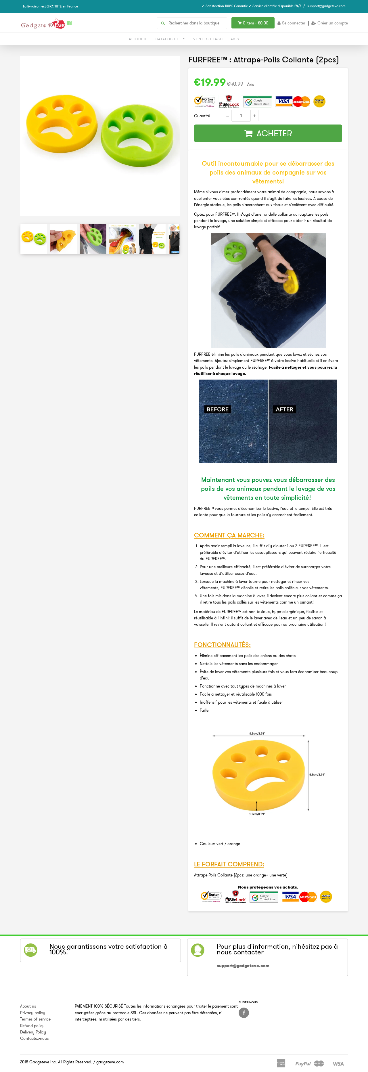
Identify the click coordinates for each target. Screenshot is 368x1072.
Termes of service (35, 1019)
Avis (235, 38)
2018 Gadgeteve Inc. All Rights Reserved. (56, 1062)
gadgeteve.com (110, 1062)
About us (28, 1006)
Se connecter (293, 23)
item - (255, 23)
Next (175, 238)
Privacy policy (32, 1012)
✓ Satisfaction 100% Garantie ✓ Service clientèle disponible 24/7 (251, 6)
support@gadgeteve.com (326, 6)
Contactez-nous (34, 1038)
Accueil (138, 38)
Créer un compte (332, 23)
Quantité (202, 115)
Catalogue (168, 38)
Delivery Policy (33, 1032)
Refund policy (32, 1025)
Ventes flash (208, 38)
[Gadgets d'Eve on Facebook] (244, 1013)
